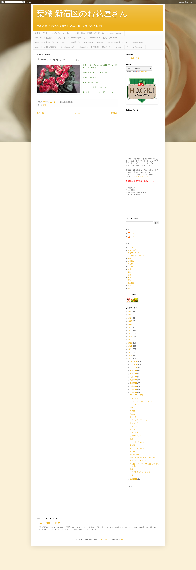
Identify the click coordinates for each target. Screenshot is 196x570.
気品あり (133, 414)
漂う (131, 408)
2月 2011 (133, 392)
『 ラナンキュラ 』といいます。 (141, 472)
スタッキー (134, 417)
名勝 (131, 475)
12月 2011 (134, 361)
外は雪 (132, 445)
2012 (130, 355)
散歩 (129, 269)
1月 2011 (133, 479)
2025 (130, 315)
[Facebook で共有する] (69, 102)
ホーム (77, 113)
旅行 (129, 272)
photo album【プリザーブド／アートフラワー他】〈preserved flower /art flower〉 (69, 42)
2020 (130, 330)
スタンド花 (132, 250)
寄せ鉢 (130, 266)
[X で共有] (66, 102)
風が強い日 (134, 423)
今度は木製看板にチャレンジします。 (143, 458)
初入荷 (132, 451)
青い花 (132, 430)
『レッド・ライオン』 (138, 442)
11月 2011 (134, 364)
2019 (130, 334)
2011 (130, 359)
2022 (130, 324)
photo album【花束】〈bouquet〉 (104, 38)
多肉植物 (131, 261)
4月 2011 (133, 386)
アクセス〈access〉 (135, 47)
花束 (129, 275)
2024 (130, 318)
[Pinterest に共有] (71, 102)
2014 (130, 349)
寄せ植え (131, 264)
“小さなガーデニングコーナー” (141, 426)
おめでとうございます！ (139, 448)
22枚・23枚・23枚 (137, 395)
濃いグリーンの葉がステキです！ (142, 401)
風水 (131, 439)
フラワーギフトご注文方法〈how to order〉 (53, 33)
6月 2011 (133, 380)
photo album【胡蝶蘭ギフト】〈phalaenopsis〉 (55, 47)
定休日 (132, 411)
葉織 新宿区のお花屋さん (82, 13)
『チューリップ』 (136, 433)
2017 (130, 340)
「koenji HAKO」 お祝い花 (48, 523)
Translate (143, 72)
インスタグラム (133, 58)
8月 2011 (133, 374)
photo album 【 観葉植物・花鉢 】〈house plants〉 (101, 47)
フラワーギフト (135, 436)
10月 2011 (134, 367)
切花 (44, 105)
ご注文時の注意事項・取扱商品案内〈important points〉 (99, 33)
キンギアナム (135, 405)
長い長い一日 (135, 454)
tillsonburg (103, 540)
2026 (130, 312)
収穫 (131, 469)
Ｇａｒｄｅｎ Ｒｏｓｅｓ (139, 461)
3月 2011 (133, 389)
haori (132, 233)
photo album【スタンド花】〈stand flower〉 (126, 42)
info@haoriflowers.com (140, 177)
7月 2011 (133, 377)
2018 (130, 337)
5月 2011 (133, 383)
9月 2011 (133, 371)
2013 (130, 352)
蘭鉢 (129, 280)
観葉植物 (131, 283)
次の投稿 (40, 113)
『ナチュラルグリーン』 (139, 420)
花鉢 (129, 277)
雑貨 (129, 288)
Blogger (123, 540)
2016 (130, 343)
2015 (130, 346)
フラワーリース (133, 253)
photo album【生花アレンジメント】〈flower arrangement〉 (60, 38)
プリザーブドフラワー (136, 256)
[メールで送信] (61, 102)
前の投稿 (114, 113)
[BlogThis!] (64, 102)
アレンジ (131, 247)
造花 (129, 285)
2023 (130, 321)
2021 (130, 327)
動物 (129, 258)
